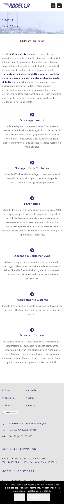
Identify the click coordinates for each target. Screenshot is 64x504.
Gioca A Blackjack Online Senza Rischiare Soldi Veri (27, 67)
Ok (19, 497)
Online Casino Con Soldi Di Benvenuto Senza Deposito (29, 60)
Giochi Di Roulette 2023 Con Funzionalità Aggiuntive (32, 21)
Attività (31, 397)
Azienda (32, 390)
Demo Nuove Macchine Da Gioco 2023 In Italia (23, 119)
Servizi (8, 405)
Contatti (31, 405)
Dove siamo (10, 397)
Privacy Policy (38, 497)
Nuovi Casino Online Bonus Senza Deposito (21, 107)
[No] (60, 492)
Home (7, 390)
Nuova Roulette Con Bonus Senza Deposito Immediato (27, 127)
